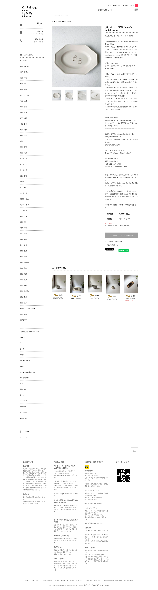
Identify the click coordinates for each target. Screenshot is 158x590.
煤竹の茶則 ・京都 (137, 296)
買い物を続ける (112, 245)
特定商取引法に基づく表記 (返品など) (117, 225)
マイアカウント (115, 6)
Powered (81, 585)
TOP (53, 21)
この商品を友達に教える (115, 242)
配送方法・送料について (95, 580)
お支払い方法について (77, 580)
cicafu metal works (64, 21)
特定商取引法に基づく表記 (113, 580)
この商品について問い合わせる (121, 235)
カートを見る (131, 6)
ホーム (27, 580)
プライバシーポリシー (61, 580)
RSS (125, 580)
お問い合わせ (47, 580)
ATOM (130, 580)
